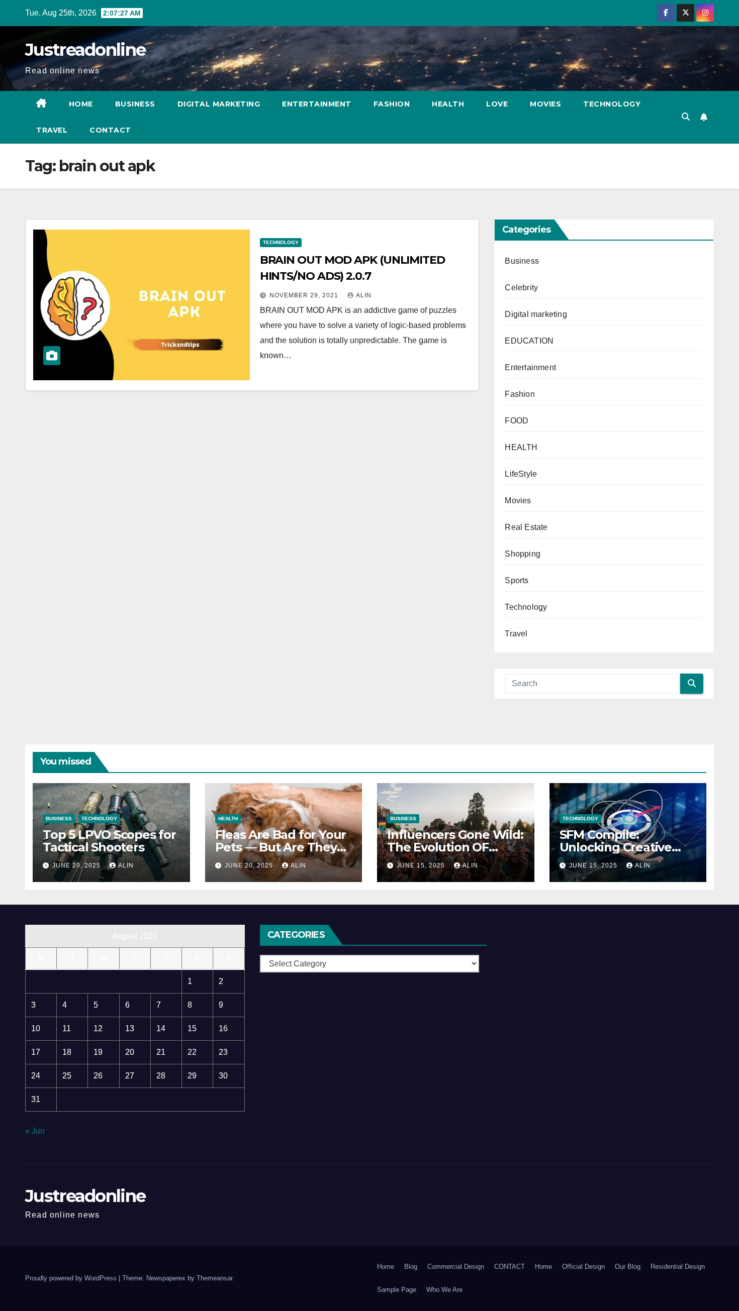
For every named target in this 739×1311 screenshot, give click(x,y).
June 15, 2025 (422, 865)
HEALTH (521, 447)
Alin (364, 295)
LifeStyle (521, 474)
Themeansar (214, 1278)
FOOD (516, 420)
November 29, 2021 (304, 295)
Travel (51, 130)
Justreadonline (85, 49)
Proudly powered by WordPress (72, 1278)
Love (497, 103)
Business (135, 103)
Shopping (522, 554)
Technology (611, 103)
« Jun (35, 1131)
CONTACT (110, 130)
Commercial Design (455, 1266)
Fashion (392, 103)
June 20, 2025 (77, 865)
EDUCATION (529, 341)
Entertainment (316, 103)
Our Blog (627, 1266)
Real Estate (526, 527)
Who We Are (444, 1289)
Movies (545, 103)
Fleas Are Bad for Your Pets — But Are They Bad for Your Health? (280, 847)
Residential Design (678, 1266)
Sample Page (396, 1289)
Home (81, 103)
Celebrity (521, 287)
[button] (686, 117)
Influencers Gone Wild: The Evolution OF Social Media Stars (455, 847)
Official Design (583, 1266)
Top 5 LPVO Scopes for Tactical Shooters (109, 840)
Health (448, 103)
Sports (516, 580)
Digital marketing (218, 103)
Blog (410, 1266)
